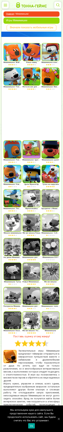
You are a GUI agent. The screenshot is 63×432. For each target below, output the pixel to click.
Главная (10, 14)
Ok (31, 425)
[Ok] (58, 419)
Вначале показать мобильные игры (31, 27)
